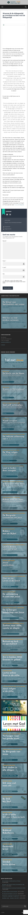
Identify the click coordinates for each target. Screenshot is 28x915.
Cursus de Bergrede (19, 204)
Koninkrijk (13, 222)
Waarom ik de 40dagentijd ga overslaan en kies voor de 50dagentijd (14, 15)
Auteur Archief (7, 214)
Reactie (5, 241)
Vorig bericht (7, 226)
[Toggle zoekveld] (26, 7)
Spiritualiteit (18, 222)
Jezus (10, 222)
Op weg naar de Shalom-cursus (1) (9, 893)
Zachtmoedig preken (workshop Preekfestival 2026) (13, 888)
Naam (4, 260)
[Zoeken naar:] (14, 906)
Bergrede (6, 222)
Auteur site (10, 214)
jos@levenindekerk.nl (6, 342)
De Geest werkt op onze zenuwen (9, 891)
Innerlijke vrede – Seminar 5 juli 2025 (10, 898)
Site (3, 273)
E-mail (4, 267)
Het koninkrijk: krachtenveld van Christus (11, 881)
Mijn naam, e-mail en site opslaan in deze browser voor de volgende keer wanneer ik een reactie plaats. (14, 281)
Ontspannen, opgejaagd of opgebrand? (10, 895)
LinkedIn (3, 344)
